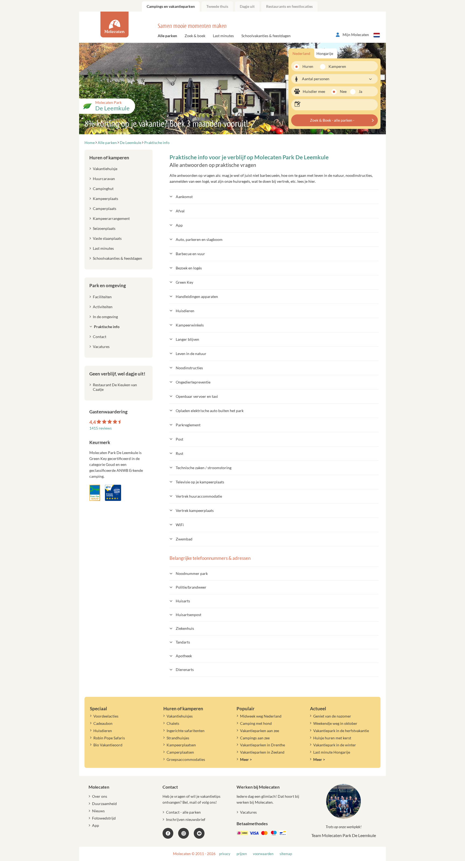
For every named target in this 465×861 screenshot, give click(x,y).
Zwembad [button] (184, 539)
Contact (99, 336)
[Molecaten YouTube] (199, 833)
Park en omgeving (107, 285)
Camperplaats (104, 208)
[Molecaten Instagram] (183, 833)
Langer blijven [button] (187, 339)
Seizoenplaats (104, 228)
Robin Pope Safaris (109, 738)
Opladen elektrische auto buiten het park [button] (210, 410)
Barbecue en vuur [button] (190, 253)
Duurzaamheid (104, 803)
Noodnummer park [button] (192, 573)
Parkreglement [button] (188, 425)
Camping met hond (256, 723)
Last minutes (223, 35)
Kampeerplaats (105, 198)
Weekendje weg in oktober (335, 723)
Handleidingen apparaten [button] (197, 296)
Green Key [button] (184, 282)
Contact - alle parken (183, 812)
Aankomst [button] (184, 196)
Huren (307, 66)
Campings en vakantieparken (171, 6)
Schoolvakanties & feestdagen (266, 35)
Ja (360, 91)
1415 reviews (100, 428)
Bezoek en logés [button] (189, 268)
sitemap (286, 854)
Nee (343, 91)
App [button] (179, 225)
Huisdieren (102, 730)
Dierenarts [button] (185, 669)
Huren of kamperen (109, 157)
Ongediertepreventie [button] (193, 382)
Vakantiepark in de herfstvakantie (341, 730)
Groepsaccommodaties (186, 759)
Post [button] (179, 439)
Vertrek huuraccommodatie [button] (199, 496)
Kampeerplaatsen (181, 745)
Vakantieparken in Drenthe (262, 745)
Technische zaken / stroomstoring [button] (203, 467)
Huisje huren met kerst (332, 738)
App (95, 825)
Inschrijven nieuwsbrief (185, 819)
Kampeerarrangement (111, 218)
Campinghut (103, 188)
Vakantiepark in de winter (334, 745)
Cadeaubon (102, 723)
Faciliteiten (102, 296)
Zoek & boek (195, 35)
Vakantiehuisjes (180, 716)
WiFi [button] (180, 524)
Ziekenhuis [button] (185, 628)
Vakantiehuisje (105, 168)
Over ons (99, 796)
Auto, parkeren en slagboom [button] (199, 239)
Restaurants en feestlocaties (289, 6)
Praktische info (106, 326)
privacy (224, 854)
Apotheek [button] (184, 655)
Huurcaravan (104, 178)
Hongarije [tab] (324, 53)
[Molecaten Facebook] (168, 833)
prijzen (242, 854)
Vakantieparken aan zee (259, 730)
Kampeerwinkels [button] (190, 325)
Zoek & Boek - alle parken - (332, 120)
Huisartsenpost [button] (188, 614)
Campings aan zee (255, 738)
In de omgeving (105, 316)
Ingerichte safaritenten (186, 730)
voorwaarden (263, 854)
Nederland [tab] (301, 53)
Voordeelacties (105, 716)
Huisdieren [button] (185, 310)
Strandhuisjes (178, 738)
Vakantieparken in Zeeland (262, 752)
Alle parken (167, 35)
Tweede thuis (217, 6)
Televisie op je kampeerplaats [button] (200, 482)
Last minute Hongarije (331, 752)
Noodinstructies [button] (189, 368)
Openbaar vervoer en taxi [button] (197, 396)
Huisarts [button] (183, 601)
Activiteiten (102, 306)
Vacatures (101, 346)
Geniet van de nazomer (332, 716)
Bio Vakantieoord (107, 745)
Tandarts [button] (183, 642)
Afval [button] (180, 211)
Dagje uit (247, 6)
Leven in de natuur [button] (191, 353)
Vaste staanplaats (107, 238)
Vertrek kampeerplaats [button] (195, 510)
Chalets (173, 723)
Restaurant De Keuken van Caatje (115, 387)
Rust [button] (179, 453)
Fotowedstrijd (104, 818)
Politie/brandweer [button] (191, 587)
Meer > (246, 759)
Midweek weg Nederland (260, 716)
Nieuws (98, 811)
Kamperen (336, 66)
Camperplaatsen (180, 752)
